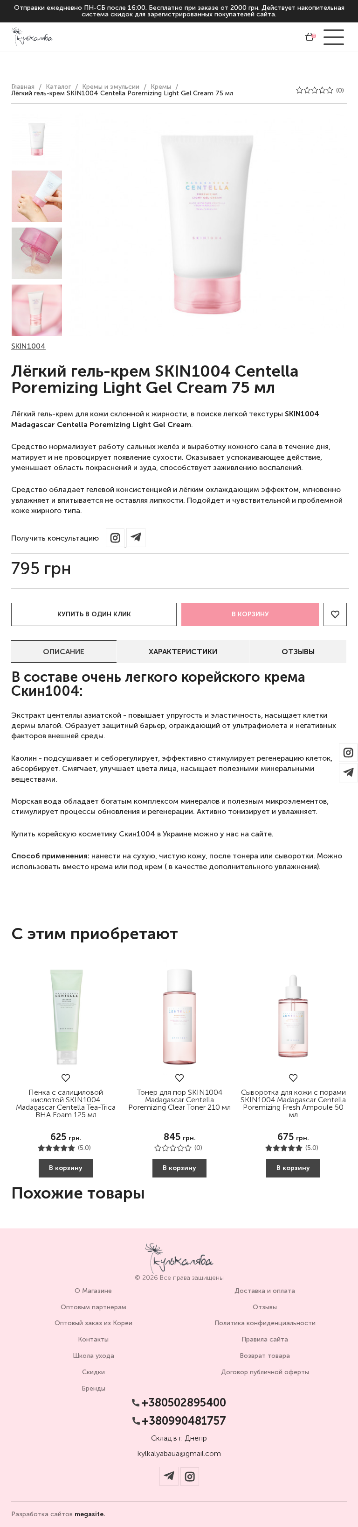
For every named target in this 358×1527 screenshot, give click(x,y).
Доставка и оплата (264, 1291)
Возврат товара (265, 1356)
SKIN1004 (28, 346)
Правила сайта (264, 1339)
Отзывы (298, 651)
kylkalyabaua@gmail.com (179, 1453)
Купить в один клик (94, 614)
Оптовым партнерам (93, 1307)
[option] (36, 139)
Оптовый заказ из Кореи (93, 1323)
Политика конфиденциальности (265, 1323)
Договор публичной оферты (265, 1372)
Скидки (93, 1372)
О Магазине (93, 1291)
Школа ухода (93, 1356)
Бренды (93, 1388)
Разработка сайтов (58, 1514)
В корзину (250, 614)
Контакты (93, 1339)
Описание (63, 651)
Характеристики (183, 651)
